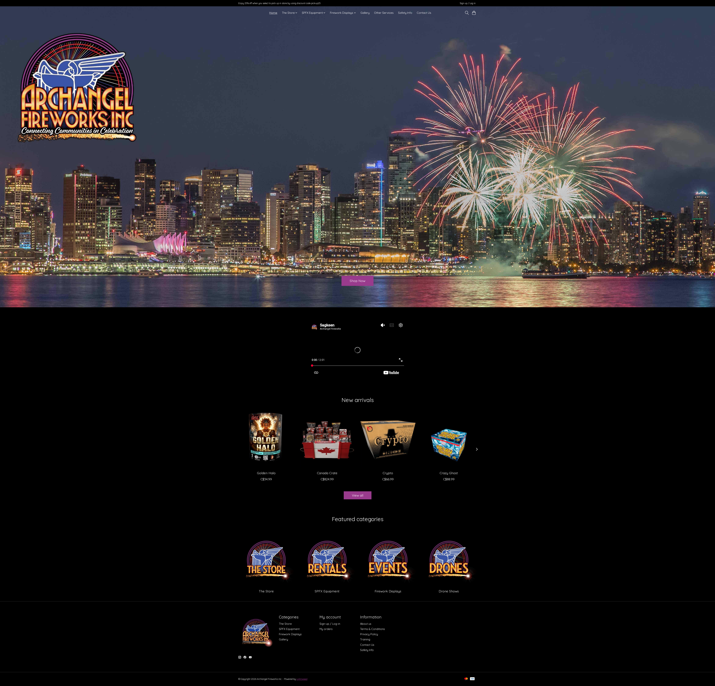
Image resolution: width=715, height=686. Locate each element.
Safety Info (405, 13)
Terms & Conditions (372, 629)
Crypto (388, 473)
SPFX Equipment (327, 591)
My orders (326, 629)
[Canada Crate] (327, 440)
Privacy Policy (369, 634)
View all (357, 495)
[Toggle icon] (466, 12)
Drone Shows (449, 591)
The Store (266, 591)
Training (365, 639)
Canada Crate (327, 473)
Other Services (384, 13)
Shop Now (357, 281)
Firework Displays (388, 591)
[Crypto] (388, 440)
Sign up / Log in (468, 3)
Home (273, 13)
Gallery (365, 13)
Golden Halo (266, 473)
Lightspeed (301, 679)
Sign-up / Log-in (330, 624)
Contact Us (424, 13)
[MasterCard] (466, 679)
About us (365, 624)
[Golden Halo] (266, 440)
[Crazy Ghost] (449, 440)
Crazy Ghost (449, 473)
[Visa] (472, 679)
